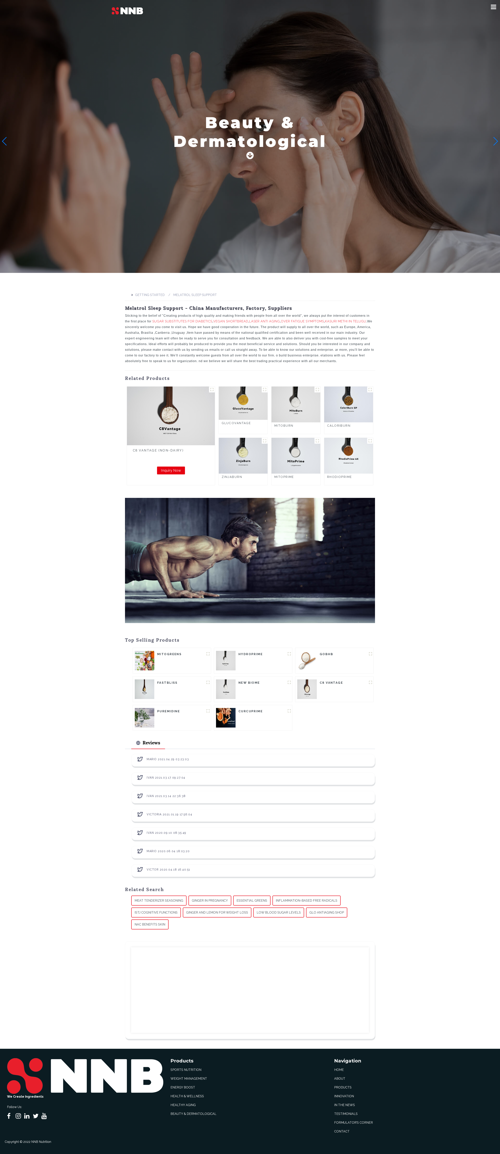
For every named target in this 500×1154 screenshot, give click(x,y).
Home (339, 1070)
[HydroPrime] (226, 660)
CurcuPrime (250, 711)
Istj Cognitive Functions (156, 912)
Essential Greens (252, 900)
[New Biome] (226, 689)
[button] (493, 7)
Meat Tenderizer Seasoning (159, 900)
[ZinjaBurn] (243, 455)
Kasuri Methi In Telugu (345, 321)
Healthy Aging (183, 1105)
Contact (342, 1131)
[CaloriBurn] (348, 404)
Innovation (344, 1096)
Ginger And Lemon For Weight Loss (217, 912)
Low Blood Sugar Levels (279, 912)
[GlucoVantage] (243, 403)
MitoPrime (284, 477)
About (339, 1078)
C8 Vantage (331, 682)
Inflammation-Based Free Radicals (306, 900)
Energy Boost (183, 1087)
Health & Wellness (187, 1096)
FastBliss (167, 682)
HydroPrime (250, 654)
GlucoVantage (236, 423)
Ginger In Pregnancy (210, 900)
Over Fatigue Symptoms (302, 321)
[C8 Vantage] (307, 689)
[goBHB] (307, 660)
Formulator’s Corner (353, 1122)
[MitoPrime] (295, 455)
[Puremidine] (144, 717)
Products (343, 1087)
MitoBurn (283, 425)
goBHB (326, 654)
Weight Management (189, 1078)
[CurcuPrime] (226, 717)
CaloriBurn (339, 425)
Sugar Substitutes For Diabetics (182, 321)
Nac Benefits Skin (150, 924)
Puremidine (168, 711)
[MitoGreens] (144, 660)
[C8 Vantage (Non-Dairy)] (171, 416)
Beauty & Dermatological (193, 1114)
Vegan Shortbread (230, 321)
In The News (344, 1105)
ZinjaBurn (232, 477)
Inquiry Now (171, 470)
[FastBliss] (144, 689)
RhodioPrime (339, 477)
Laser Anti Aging (264, 321)
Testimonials (346, 1114)
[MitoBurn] (295, 404)
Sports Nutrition (186, 1070)
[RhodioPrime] (348, 455)
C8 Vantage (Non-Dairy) (158, 450)
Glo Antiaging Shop (326, 912)
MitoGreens (169, 654)
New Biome (249, 682)
